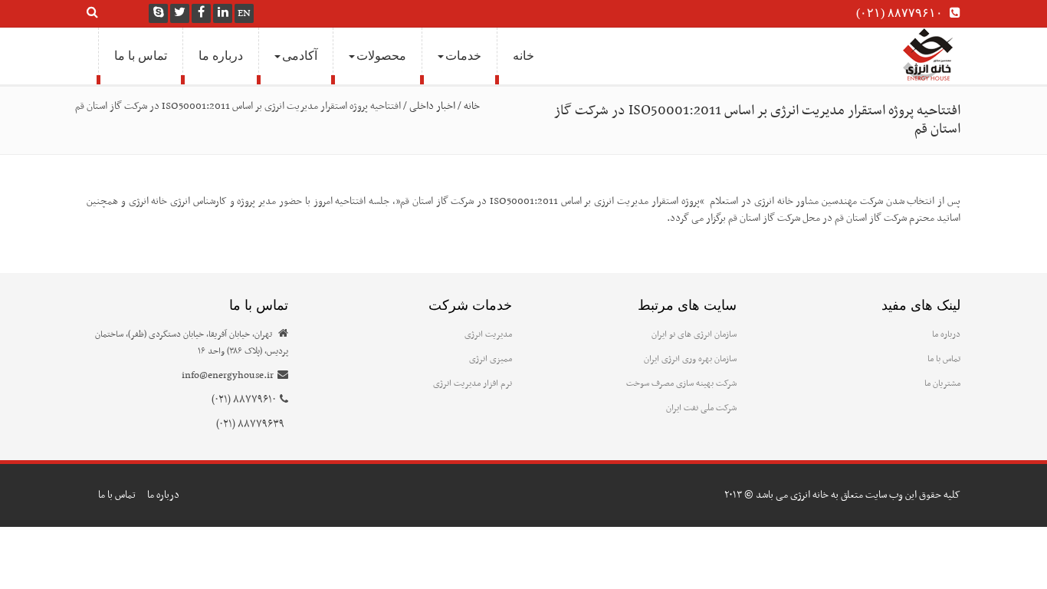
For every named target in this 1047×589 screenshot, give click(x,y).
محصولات (381, 55)
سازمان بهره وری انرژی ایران (690, 359)
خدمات (463, 55)
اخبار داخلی (432, 106)
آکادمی (299, 55)
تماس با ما (140, 55)
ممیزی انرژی (490, 359)
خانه (523, 55)
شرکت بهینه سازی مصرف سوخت (681, 383)
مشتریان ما (942, 383)
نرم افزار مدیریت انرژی (472, 383)
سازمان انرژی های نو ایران (694, 334)
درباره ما (221, 55)
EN (244, 13)
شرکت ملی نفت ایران (701, 408)
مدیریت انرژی (488, 334)
